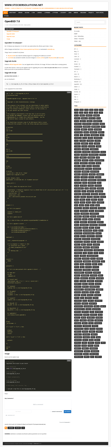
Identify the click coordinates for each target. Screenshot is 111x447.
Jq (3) (76, 205)
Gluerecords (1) (79, 188)
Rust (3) (77, 298)
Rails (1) (77, 278)
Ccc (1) (84, 138)
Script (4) (90, 300)
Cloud (75, 54)
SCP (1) (84, 300)
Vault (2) (85, 340)
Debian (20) (77, 160)
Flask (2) (77, 177)
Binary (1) (83, 129)
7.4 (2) (91, 112)
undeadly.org (50, 49)
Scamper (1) (88, 298)
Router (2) (77, 292)
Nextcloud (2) (78, 241)
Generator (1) (92, 182)
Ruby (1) (84, 295)
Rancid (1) (91, 278)
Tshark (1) (92, 331)
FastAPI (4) (84, 174)
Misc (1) (97, 227)
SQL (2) (100, 314)
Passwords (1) (96, 261)
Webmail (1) (85, 348)
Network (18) (86, 239)
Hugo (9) (103, 197)
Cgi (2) (76, 140)
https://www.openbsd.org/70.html (29, 49)
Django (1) (91, 163)
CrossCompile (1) (93, 154)
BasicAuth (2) (78, 126)
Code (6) (99, 146)
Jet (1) (93, 202)
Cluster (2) (91, 146)
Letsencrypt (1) (94, 213)
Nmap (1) (93, 241)
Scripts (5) (77, 303)
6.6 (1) (81, 110)
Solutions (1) (78, 314)
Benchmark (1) (95, 126)
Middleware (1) (84, 225)
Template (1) (78, 326)
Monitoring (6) (87, 230)
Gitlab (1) (90, 185)
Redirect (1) (78, 284)
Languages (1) (84, 213)
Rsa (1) (97, 292)
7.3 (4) (86, 112)
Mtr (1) (95, 230)
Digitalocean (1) (99, 160)
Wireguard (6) (94, 351)
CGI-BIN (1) (82, 140)
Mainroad (36, 443)
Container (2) (86, 152)
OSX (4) (101, 253)
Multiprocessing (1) (89, 233)
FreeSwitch (77, 69)
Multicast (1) (78, 233)
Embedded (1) (85, 171)
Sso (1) (76, 320)
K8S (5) (97, 205)
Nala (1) (77, 236)
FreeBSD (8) (84, 180)
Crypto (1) (102, 154)
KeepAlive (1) (78, 208)
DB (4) (97, 157)
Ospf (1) (90, 253)
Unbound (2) (78, 337)
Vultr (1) (90, 345)
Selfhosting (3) (88, 306)
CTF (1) (76, 157)
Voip (75, 97)
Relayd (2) (98, 284)
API (75, 49)
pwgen (75, 33)
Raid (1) (100, 275)
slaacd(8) (61, 57)
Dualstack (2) (96, 168)
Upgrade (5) (86, 337)
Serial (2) (96, 306)
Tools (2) (92, 328)
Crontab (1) (84, 154)
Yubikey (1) (98, 356)
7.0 (23, 428)
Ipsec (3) (100, 199)
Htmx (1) (83, 197)
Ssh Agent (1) (91, 317)
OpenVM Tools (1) (98, 250)
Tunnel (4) (99, 331)
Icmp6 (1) (82, 199)
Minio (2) (85, 227)
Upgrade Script (11, 36)
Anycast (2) (92, 118)
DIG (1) (91, 160)
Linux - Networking (78, 36)
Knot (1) (91, 211)
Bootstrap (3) (78, 132)
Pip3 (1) (76, 267)
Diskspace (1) (84, 163)
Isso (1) (88, 202)
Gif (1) (99, 182)
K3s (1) (92, 205)
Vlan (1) (84, 342)
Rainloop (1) (84, 278)
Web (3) (96, 345)
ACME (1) (82, 115)
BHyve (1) (77, 129)
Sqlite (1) (77, 317)
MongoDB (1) (78, 230)
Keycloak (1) (102, 208)
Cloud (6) (84, 146)
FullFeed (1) (78, 182)
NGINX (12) (86, 241)
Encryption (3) (94, 171)
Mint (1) (91, 227)
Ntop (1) (89, 244)
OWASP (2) (82, 255)
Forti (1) (77, 180)
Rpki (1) (92, 292)
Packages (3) (86, 258)
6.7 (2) (86, 110)
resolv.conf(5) (40, 57)
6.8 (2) (91, 110)
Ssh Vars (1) (99, 317)
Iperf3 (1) (94, 199)
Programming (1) (79, 272)
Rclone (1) (82, 281)
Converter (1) (95, 152)
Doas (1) (89, 166)
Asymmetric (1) (97, 121)
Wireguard (76, 102)
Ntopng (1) (96, 244)
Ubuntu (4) (94, 334)
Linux (75, 74)
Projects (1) (89, 272)
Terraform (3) (86, 326)
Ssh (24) (83, 317)
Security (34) (93, 303)
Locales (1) (100, 216)
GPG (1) (84, 191)
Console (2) (78, 152)
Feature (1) (92, 174)
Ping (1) (95, 264)
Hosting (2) (94, 194)
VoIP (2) (97, 342)
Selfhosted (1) (78, 306)
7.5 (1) (96, 112)
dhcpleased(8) (11, 55)
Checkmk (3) (90, 140)
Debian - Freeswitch (79, 38)
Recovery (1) (99, 281)
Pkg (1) (82, 267)
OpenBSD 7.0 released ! (13, 31)
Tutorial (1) (78, 334)
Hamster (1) (90, 191)
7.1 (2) (76, 112)
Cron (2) (77, 154)
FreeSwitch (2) (101, 180)
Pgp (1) (76, 264)
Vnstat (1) (91, 342)
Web (75, 99)
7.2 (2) (81, 112)
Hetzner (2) (78, 194)
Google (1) (100, 188)
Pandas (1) (99, 258)
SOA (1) (92, 312)
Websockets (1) (79, 351)
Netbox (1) (98, 236)
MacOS (76, 76)
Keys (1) (77, 211)
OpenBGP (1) (86, 247)
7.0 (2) (101, 110)
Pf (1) (103, 261)
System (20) (77, 323)
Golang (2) (93, 188)
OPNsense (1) (78, 253)
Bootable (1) (98, 129)
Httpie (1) (96, 197)
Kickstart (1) (84, 211)
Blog (75, 51)
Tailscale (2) (98, 323)
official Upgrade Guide (16, 64)
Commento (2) (94, 149)
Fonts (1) (91, 177)
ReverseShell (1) (79, 289)
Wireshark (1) (78, 354)
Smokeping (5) (96, 309)
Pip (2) (100, 264)
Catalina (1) (78, 138)
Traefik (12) (78, 331)
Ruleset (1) (97, 295)
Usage (8, 39)
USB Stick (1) (78, 340)
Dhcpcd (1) (85, 160)
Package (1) (78, 258)
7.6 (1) (100, 112)
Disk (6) (76, 163)
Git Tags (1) (83, 185)
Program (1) (95, 270)
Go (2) (86, 188)
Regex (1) (91, 284)
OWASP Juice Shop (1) (92, 255)
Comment (76, 59)
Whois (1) (87, 351)
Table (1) (85, 323)
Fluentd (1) (84, 177)
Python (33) (94, 275)
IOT (75, 71)
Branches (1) (93, 132)
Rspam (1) (77, 295)
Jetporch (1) (100, 202)
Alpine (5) (77, 118)
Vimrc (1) (97, 340)
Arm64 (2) (89, 121)
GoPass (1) (77, 191)
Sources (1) (94, 314)
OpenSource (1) (88, 250)
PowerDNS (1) (86, 270)
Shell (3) (103, 306)
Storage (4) (83, 320)
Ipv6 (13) (82, 202)
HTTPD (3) (89, 197)
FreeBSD (76, 66)
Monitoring (77, 79)
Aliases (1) (96, 115)
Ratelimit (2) (100, 278)
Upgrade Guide (11, 34)
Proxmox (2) (97, 272)
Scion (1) (95, 298)
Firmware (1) (100, 174)
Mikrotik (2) (102, 225)
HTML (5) (77, 197)
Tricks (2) (85, 331)
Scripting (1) (98, 300)
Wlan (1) (86, 354)
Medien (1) (100, 222)
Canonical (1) (94, 135)
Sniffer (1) (77, 312)
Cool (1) (103, 152)
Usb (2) (98, 337)
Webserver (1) (93, 348)
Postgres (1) (78, 270)
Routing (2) (85, 292)
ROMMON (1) (99, 289)
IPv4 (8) (76, 202)
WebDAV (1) (77, 348)
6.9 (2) (96, 110)
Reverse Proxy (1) (94, 286)
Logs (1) (85, 219)
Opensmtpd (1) (78, 250)
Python (76, 86)
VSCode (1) (77, 345)
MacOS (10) (97, 219)
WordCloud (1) (79, 356)
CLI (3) (91, 143)
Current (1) (83, 157)
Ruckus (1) (90, 295)
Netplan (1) (78, 239)
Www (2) (87, 356)
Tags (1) (91, 323)
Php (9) (82, 264)
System (76, 94)
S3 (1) (82, 298)
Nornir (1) (100, 241)
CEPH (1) (90, 138)
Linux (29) (93, 216)
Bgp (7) (103, 126)
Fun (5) (84, 182)
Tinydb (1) (94, 326)
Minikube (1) (78, 227)
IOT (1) (88, 199)
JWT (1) (87, 205)
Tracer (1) (99, 328)
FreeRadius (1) (92, 180)
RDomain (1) (90, 281)
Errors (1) (77, 174)
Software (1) (99, 312)
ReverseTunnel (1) (89, 289)
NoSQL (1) (77, 244)
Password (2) (87, 261)
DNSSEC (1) (77, 166)
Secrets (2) (85, 303)
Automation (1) (87, 124)
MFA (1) (76, 225)
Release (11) (78, 286)
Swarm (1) (90, 320)
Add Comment (67, 411)
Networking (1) (96, 239)
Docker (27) (96, 166)
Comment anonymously (57, 411)
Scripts (75, 89)
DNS (75, 61)
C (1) (81, 135)
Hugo (31, 443)
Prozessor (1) (85, 275)
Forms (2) (98, 177)
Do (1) (83, 166)
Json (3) (81, 205)
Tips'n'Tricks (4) (79, 328)
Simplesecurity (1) (79, 309)
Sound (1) (86, 314)
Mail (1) (77, 222)
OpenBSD (28, 25)
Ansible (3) (84, 118)
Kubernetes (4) (99, 211)
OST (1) (96, 253)
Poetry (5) (88, 267)
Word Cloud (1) (94, 354)
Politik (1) (95, 267)
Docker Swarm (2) (79, 168)
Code (75, 56)
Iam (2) (76, 199)
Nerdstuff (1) (90, 236)
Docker (76, 64)
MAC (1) (90, 219)
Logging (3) (78, 219)
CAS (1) (102, 135)
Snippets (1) (85, 312)
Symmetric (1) (98, 320)
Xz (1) (92, 356)
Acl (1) (76, 115)
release (18, 428)
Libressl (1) (86, 216)
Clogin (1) (77, 146)
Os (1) (84, 253)
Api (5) (98, 118)
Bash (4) (102, 124)
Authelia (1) (78, 124)
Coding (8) (77, 149)
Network (76, 81)
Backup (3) (95, 124)
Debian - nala (77, 41)
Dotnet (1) (88, 168)
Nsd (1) (83, 244)
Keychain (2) (93, 208)
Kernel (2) (85, 208)
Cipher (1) (97, 140)
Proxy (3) (77, 275)
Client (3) (97, 143)
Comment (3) (85, 149)
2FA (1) (76, 110)
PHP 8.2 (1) (88, 264)
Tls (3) (86, 328)
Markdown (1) (92, 222)
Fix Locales (77, 31)
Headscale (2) (99, 191)
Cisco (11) (77, 143)
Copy (69, 92)
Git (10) (76, 185)
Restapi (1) (85, 286)
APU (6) (76, 121)
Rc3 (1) (76, 281)
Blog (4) (90, 129)
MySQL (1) (98, 233)
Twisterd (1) (86, 334)
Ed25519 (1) (77, 171)
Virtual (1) (77, 342)
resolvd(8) (10, 57)
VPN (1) (103, 342)
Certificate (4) (98, 138)
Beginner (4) (87, 126)
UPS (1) (93, 337)
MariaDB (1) (83, 222)
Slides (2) (88, 309)
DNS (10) (98, 163)
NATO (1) (83, 236)
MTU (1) (101, 230)
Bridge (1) (101, 132)
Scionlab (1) (78, 300)
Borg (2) (86, 132)
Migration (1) (93, 225)
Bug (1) (76, 135)
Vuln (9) (84, 345)
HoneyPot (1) (86, 194)
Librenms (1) (78, 216)
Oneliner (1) (78, 247)
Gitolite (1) (98, 185)
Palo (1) (93, 258)
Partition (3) (78, 261)
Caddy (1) (87, 135)
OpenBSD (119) (94, 247)
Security (76, 91)
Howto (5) (102, 194)
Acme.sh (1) (89, 115)
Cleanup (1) (85, 143)
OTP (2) (76, 255)
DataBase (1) (91, 157)
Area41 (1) (82, 121)
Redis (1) (85, 284)
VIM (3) (91, 340)
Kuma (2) (77, 213)
